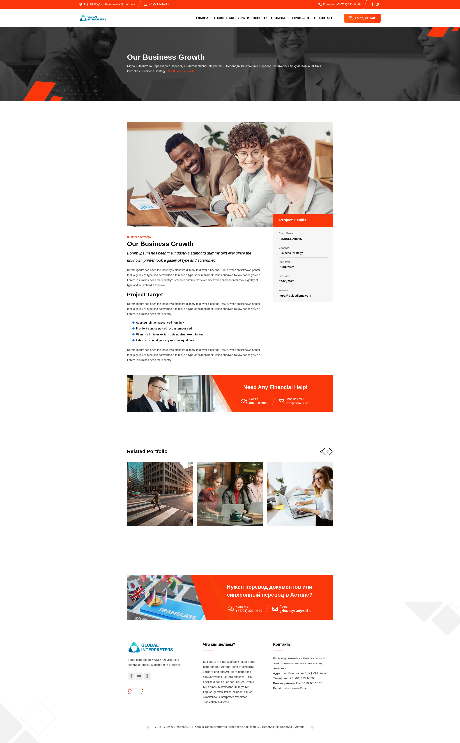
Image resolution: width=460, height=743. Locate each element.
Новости (260, 18)
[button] (323, 451)
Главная (203, 18)
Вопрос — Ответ (301, 18)
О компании (224, 18)
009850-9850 (258, 403)
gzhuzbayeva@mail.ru (296, 611)
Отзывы (278, 18)
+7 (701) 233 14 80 (348, 4)
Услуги (243, 18)
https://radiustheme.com (295, 295)
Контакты (327, 18)
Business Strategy (139, 237)
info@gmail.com (297, 403)
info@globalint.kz (159, 4)
